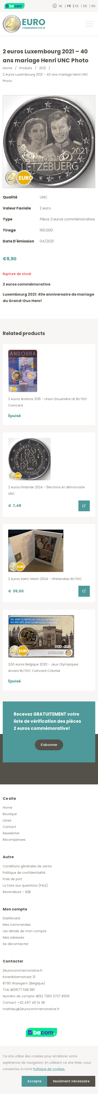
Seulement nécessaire (71, 1081)
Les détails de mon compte (24, 931)
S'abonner (49, 744)
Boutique (10, 814)
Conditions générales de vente (27, 866)
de (85, 6)
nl (61, 6)
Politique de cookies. (49, 1069)
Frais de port (12, 879)
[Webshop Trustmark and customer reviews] (19, 6)
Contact (9, 827)
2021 (42, 68)
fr (69, 6)
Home (7, 68)
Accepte (34, 1081)
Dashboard (11, 918)
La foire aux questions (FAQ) (25, 885)
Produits (25, 68)
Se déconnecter (15, 944)
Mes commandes (17, 924)
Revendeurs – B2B (17, 892)
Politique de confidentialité (24, 872)
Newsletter (11, 833)
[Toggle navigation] (89, 23)
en (93, 6)
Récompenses (14, 839)
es (77, 6)
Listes (7, 820)
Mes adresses (13, 937)
